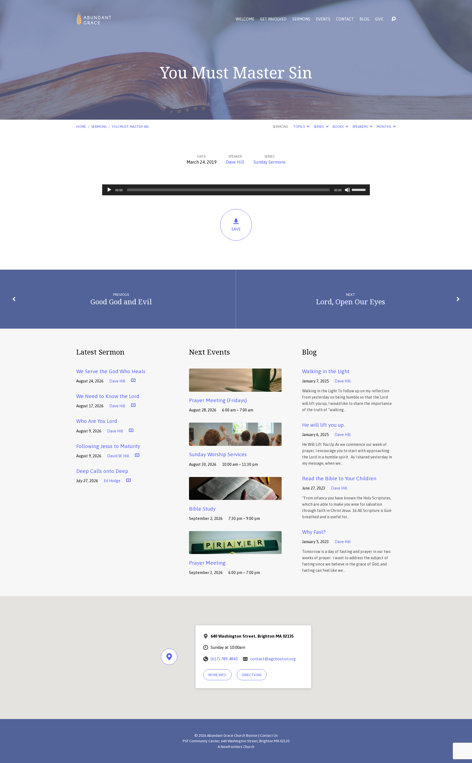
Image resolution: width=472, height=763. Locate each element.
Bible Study (202, 509)
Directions (251, 675)
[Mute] (347, 190)
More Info (217, 675)
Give (379, 19)
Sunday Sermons (269, 162)
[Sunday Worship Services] (235, 441)
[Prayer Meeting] (235, 550)
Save (236, 229)
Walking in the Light (325, 371)
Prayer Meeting (207, 563)
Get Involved (273, 19)
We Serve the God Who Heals (110, 371)
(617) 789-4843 (224, 658)
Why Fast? (313, 532)
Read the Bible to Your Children (339, 478)
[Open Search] (393, 19)
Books (338, 127)
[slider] (359, 189)
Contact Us (269, 735)
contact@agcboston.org (273, 658)
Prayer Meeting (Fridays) (218, 400)
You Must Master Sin (130, 127)
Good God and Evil (121, 302)
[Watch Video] (133, 380)
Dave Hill (235, 162)
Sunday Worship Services (218, 454)
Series (319, 127)
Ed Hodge (112, 481)
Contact (345, 19)
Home (81, 127)
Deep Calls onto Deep (102, 471)
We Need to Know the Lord (107, 396)
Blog (364, 19)
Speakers (360, 127)
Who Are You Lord (96, 421)
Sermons (301, 19)
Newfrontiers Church (237, 746)
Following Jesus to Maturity (108, 446)
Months (384, 127)
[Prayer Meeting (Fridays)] (235, 387)
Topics (299, 127)
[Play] (109, 190)
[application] (236, 189)
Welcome (245, 19)
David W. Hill (118, 456)
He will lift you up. (323, 425)
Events (323, 19)
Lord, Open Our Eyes (350, 302)
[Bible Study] (235, 495)
